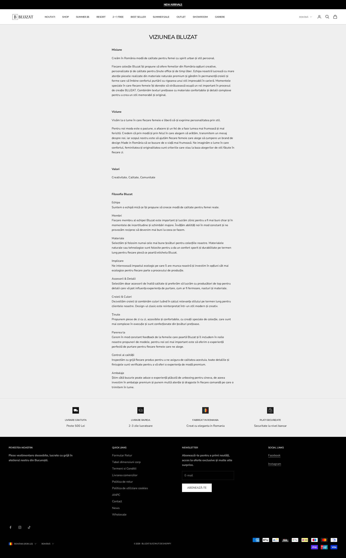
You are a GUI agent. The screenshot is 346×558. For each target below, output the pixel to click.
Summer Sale (161, 16)
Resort (100, 16)
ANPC (116, 495)
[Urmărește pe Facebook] (10, 527)
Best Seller (138, 16)
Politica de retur (122, 482)
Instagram (274, 464)
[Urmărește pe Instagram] (20, 527)
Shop (65, 16)
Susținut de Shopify (160, 543)
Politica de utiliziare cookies (130, 488)
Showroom (200, 16)
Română (303, 17)
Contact (117, 501)
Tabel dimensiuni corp (126, 462)
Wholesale (119, 515)
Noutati (50, 16)
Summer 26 (82, 16)
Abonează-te (197, 487)
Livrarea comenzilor (124, 475)
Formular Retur (122, 455)
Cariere (220, 16)
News (116, 508)
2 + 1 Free (118, 16)
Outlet (181, 16)
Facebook (274, 455)
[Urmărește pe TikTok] (29, 527)
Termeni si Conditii (124, 469)
